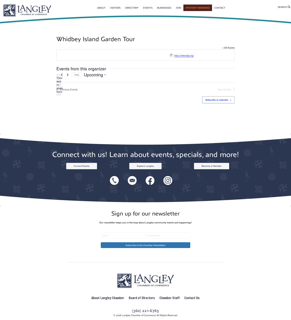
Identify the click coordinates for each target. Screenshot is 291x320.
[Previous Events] (62, 75)
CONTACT (219, 8)
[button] (145, 245)
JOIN (178, 8)
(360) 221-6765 (145, 311)
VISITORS (115, 8)
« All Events (228, 47)
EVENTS (147, 8)
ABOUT (101, 8)
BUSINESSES (164, 8)
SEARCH (283, 7)
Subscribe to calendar (216, 99)
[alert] (58, 85)
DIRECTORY (132, 8)
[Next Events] (67, 75)
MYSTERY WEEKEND (198, 8)
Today (76, 74)
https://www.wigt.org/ (184, 55)
